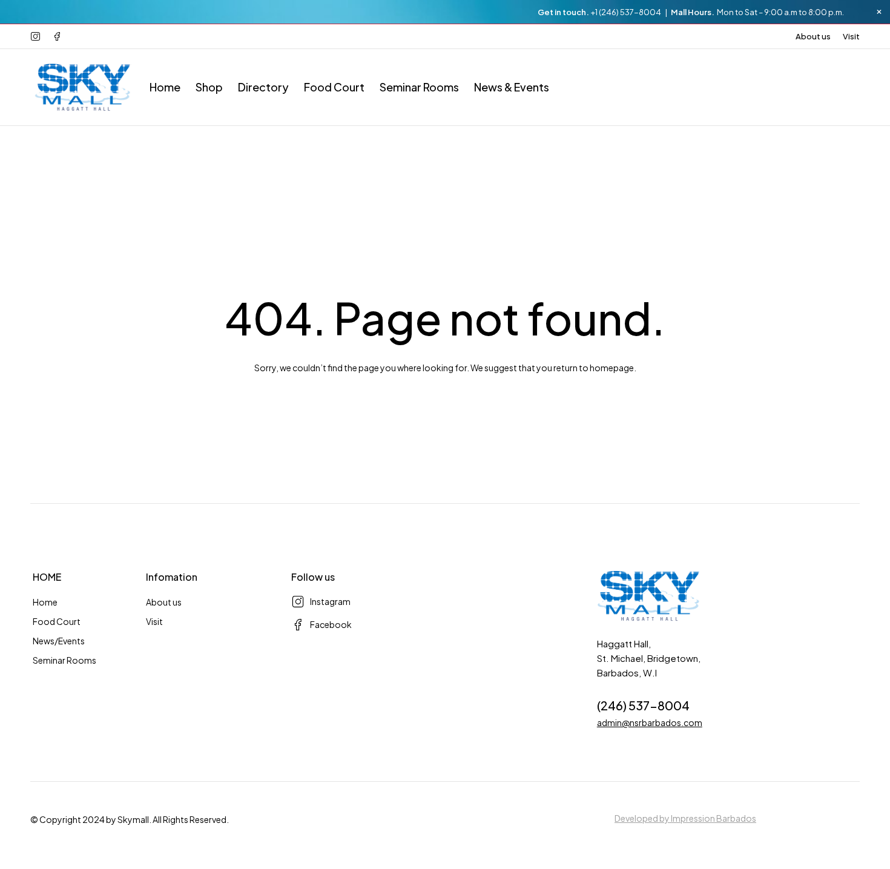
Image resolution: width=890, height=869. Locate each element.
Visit (851, 36)
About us (813, 36)
